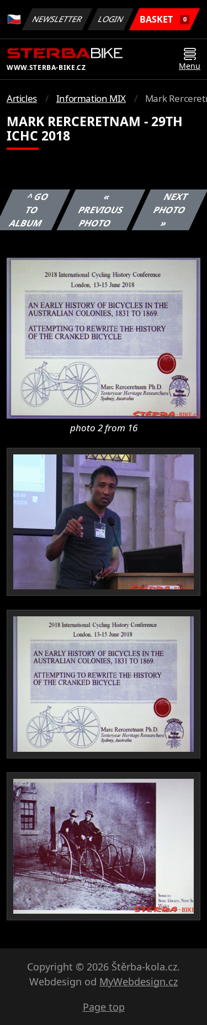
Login (111, 19)
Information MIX (91, 98)
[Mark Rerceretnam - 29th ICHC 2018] (103, 337)
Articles (22, 98)
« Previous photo (101, 210)
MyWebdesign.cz (138, 981)
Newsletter (57, 19)
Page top (104, 1006)
